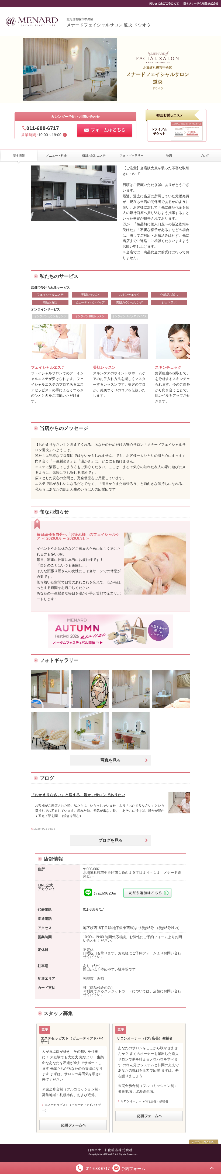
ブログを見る (110, 840)
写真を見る (111, 760)
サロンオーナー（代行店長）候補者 (144, 1101)
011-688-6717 (42, 128)
